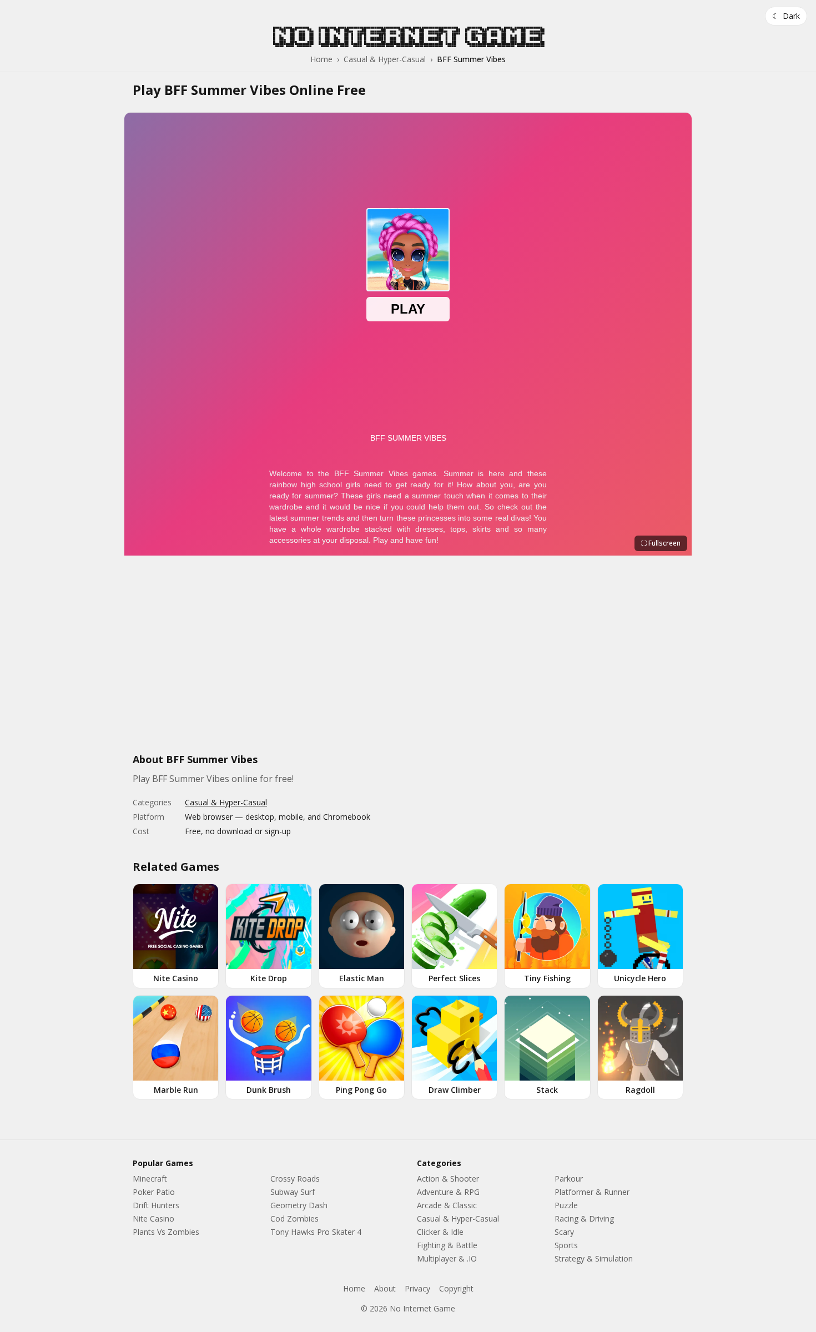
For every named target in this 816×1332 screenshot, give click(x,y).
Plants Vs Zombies (166, 1232)
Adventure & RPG (448, 1192)
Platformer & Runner (592, 1192)
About (385, 1288)
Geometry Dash (299, 1205)
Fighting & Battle (447, 1245)
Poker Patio (154, 1192)
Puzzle (566, 1205)
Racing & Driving (584, 1218)
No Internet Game (408, 36)
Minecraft (150, 1178)
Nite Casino (153, 1218)
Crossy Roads (295, 1178)
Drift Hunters (156, 1205)
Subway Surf (292, 1192)
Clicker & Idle (440, 1232)
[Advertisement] (408, 660)
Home (321, 59)
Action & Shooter (448, 1178)
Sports (566, 1245)
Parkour (569, 1178)
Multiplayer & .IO (447, 1258)
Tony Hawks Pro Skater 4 (315, 1232)
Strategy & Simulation (594, 1258)
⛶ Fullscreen (661, 543)
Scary (564, 1232)
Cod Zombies (294, 1218)
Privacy (417, 1288)
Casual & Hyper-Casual (385, 59)
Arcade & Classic (447, 1205)
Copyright (456, 1288)
